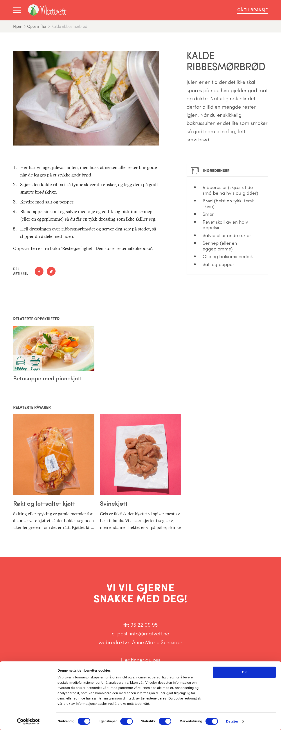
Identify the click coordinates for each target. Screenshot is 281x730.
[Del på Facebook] (39, 271)
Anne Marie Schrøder (157, 642)
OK (244, 672)
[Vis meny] (18, 10)
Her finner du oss (140, 659)
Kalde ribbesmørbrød (69, 26)
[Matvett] (47, 10)
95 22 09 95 (144, 624)
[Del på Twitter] (51, 271)
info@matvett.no (149, 633)
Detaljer (232, 721)
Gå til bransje (252, 10)
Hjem (17, 26)
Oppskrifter (37, 26)
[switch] (126, 721)
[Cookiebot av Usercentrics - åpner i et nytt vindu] (28, 721)
